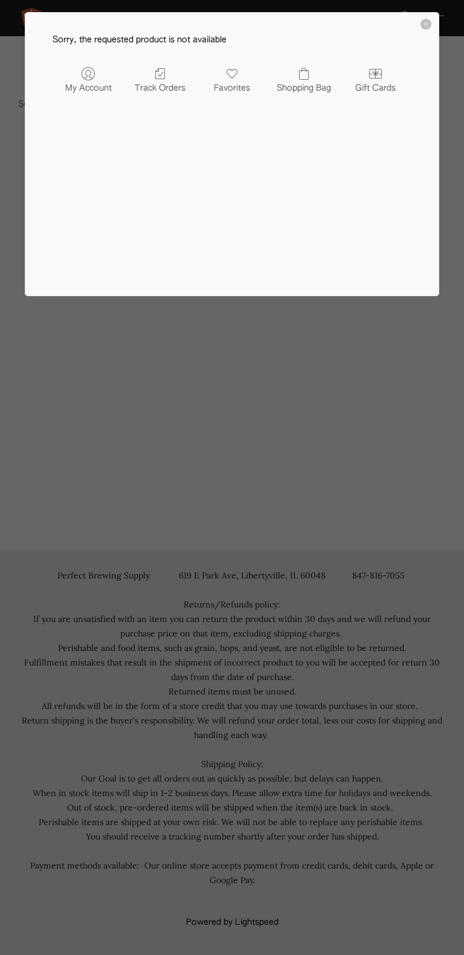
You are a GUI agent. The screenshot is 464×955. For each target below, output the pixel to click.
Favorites (232, 88)
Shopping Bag (304, 88)
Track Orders (160, 88)
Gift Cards (375, 88)
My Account (88, 88)
